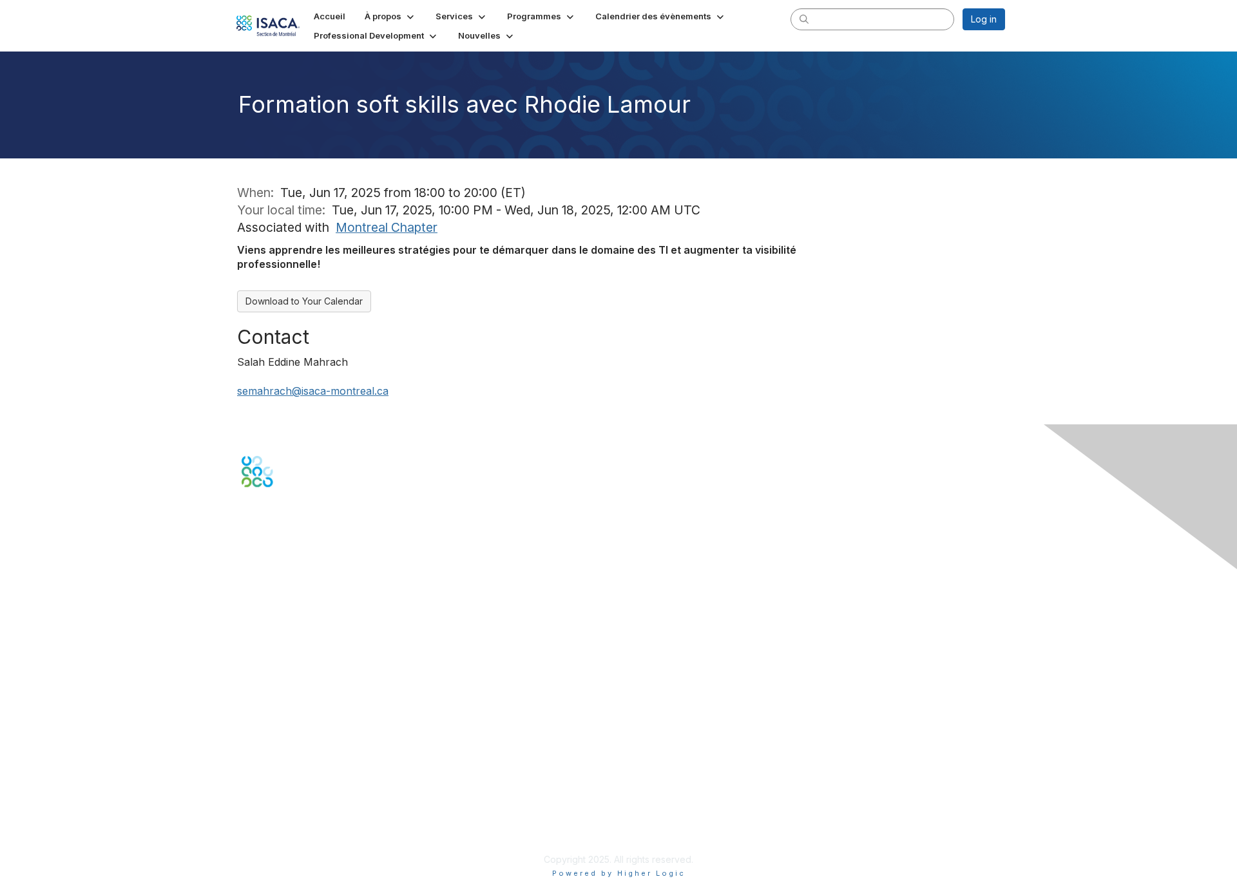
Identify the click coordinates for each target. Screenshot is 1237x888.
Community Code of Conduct (303, 783)
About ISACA (268, 771)
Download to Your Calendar (304, 301)
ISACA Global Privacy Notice (301, 821)
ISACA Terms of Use (284, 808)
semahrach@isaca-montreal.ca (312, 390)
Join (251, 677)
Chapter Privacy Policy (290, 840)
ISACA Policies (272, 796)
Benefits (259, 690)
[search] (804, 18)
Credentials (266, 703)
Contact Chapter (276, 603)
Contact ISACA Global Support (307, 623)
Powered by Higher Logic (619, 873)
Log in (984, 19)
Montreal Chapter (386, 227)
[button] (390, 16)
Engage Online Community (299, 548)
